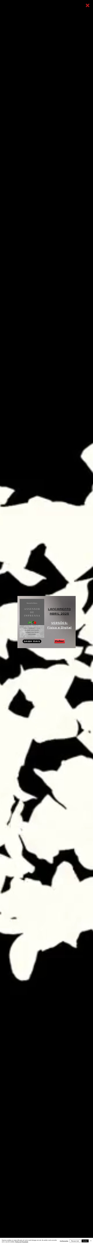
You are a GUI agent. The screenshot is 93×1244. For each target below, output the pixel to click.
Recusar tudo (75, 1241)
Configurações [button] (64, 1241)
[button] (87, 5)
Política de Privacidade (21, 1242)
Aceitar (85, 1241)
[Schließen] (91, 1241)
